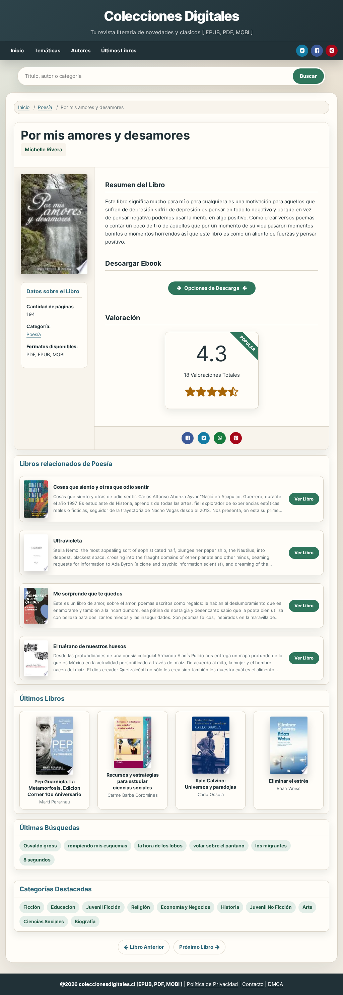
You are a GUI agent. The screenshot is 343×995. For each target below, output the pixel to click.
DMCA (275, 984)
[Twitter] (302, 51)
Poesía (45, 107)
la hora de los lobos (160, 845)
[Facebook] (317, 51)
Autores (80, 50)
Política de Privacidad (212, 984)
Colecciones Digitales (171, 16)
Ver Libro (304, 499)
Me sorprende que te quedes (87, 593)
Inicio (17, 50)
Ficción (31, 907)
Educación (63, 907)
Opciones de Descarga (211, 288)
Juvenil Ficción (103, 907)
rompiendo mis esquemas (97, 845)
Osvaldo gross (40, 845)
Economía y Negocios (185, 907)
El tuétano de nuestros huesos (89, 646)
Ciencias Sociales (43, 921)
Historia (230, 907)
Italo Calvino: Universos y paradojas (210, 784)
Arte (307, 907)
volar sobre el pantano (219, 845)
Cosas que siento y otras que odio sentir (101, 487)
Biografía (85, 921)
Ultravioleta (67, 540)
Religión (140, 907)
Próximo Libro (196, 947)
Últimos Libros (118, 50)
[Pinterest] (332, 51)
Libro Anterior (147, 947)
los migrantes (271, 845)
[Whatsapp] (220, 438)
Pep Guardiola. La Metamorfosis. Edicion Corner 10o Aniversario (54, 788)
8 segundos (37, 859)
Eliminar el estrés (288, 781)
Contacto (253, 984)
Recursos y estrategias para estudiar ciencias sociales (133, 781)
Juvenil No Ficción (271, 907)
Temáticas (47, 50)
